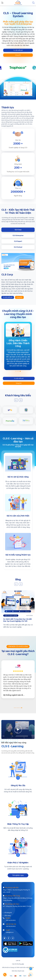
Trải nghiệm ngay (18, 875)
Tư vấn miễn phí (18, 50)
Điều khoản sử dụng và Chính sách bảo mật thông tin (18, 967)
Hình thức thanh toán (18, 971)
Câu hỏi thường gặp (18, 964)
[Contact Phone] (5, 975)
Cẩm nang (7, 915)
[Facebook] (9, 938)
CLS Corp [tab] (18, 230)
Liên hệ (18, 960)
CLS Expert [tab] (18, 241)
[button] (16, 371)
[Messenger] (30, 968)
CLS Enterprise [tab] (18, 235)
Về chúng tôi (8, 912)
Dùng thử (18, 55)
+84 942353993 (11, 920)
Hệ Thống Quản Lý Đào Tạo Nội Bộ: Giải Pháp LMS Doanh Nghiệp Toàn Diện (16, 621)
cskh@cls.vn (9, 932)
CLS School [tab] (18, 247)
